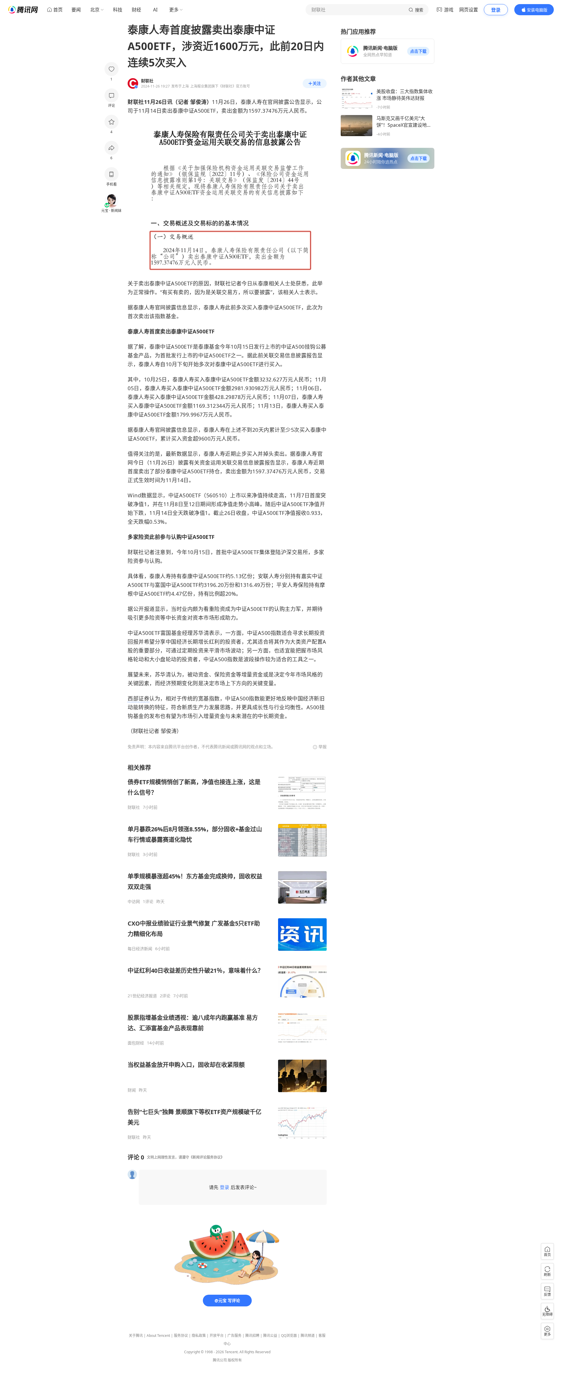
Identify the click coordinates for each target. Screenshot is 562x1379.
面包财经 (136, 1043)
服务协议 (181, 1335)
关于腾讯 (136, 1335)
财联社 (134, 807)
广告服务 (234, 1335)
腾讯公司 (220, 1360)
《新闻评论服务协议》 (206, 1157)
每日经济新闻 (140, 949)
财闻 (132, 1090)
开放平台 (217, 1335)
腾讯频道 (308, 1335)
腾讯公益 (270, 1335)
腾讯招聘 (252, 1335)
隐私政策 (199, 1335)
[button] (418, 51)
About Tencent (158, 1335)
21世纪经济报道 (142, 996)
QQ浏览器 (289, 1335)
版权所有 (235, 1360)
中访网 (134, 902)
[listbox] (227, 951)
